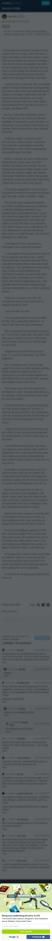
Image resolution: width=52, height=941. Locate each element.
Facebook (36, 937)
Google (12, 937)
